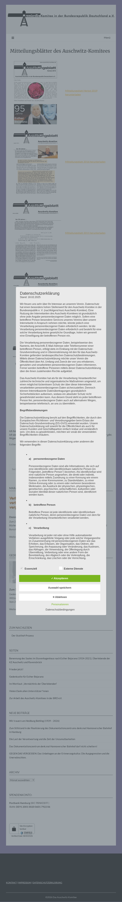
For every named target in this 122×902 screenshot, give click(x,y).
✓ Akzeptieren (59, 578)
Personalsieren (60, 604)
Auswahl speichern (59, 587)
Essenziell (31, 568)
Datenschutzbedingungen (60, 609)
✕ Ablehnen (60, 597)
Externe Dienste (73, 568)
